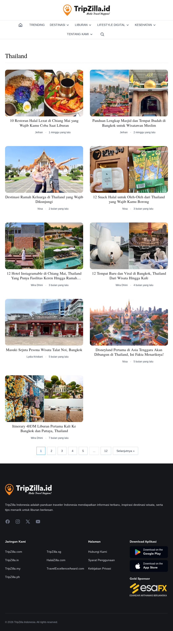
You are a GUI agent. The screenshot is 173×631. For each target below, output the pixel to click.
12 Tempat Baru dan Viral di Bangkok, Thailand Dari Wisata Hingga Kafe (129, 275)
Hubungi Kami (97, 551)
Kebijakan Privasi (99, 568)
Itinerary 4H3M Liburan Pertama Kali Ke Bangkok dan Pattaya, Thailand (44, 428)
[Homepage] (20, 25)
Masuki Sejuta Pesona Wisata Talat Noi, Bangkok (44, 349)
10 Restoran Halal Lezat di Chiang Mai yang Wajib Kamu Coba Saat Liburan (44, 123)
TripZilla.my (12, 568)
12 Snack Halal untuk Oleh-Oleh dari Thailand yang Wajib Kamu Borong (129, 199)
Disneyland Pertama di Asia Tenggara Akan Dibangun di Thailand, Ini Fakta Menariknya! (129, 352)
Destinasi (57, 25)
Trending (37, 25)
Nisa (40, 208)
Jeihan (39, 132)
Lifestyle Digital (111, 25)
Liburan (81, 25)
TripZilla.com (13, 551)
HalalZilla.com (56, 560)
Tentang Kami (78, 34)
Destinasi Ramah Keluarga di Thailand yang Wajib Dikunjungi (44, 199)
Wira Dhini (37, 285)
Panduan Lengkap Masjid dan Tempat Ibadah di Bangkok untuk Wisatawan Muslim (129, 123)
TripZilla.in (12, 560)
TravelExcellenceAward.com (65, 568)
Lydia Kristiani (35, 356)
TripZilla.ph (12, 577)
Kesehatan (143, 25)
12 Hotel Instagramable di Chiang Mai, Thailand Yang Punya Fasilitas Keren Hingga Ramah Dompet (44, 275)
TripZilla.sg (54, 551)
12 (106, 451)
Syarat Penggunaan (101, 560)
